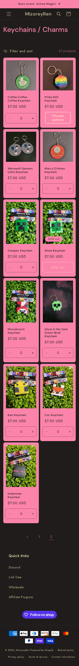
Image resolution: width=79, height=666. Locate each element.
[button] (9, 14)
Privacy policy (16, 657)
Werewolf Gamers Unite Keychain (20, 170)
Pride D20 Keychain (52, 98)
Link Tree (15, 577)
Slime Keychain (55, 250)
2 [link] (51, 536)
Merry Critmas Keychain (55, 170)
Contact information (63, 657)
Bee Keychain (17, 415)
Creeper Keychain (20, 250)
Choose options (58, 117)
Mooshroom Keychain (16, 331)
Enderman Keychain (15, 495)
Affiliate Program (21, 597)
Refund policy (66, 650)
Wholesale (16, 587)
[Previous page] (27, 537)
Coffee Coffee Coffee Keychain (19, 98)
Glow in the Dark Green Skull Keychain (56, 333)
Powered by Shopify (42, 650)
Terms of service (38, 657)
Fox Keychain (54, 415)
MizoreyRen (23, 650)
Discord (14, 567)
